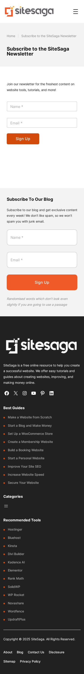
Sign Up (23, 138)
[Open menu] (76, 12)
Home (11, 36)
